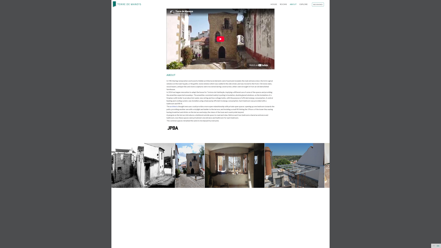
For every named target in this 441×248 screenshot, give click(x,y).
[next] (328, 166)
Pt (434, 246)
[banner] (127, 4)
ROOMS (283, 4)
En (438, 246)
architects (174, 106)
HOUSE (274, 4)
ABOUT (293, 4)
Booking (318, 4)
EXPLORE (304, 4)
